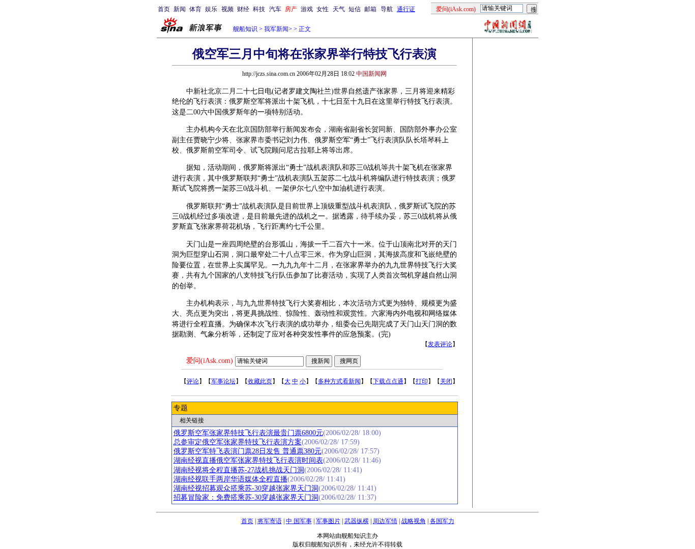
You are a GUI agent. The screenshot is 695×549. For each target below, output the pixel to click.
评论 (193, 381)
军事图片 (328, 521)
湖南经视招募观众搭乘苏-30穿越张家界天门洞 (245, 488)
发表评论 (440, 344)
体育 (195, 9)
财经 (243, 9)
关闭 (446, 381)
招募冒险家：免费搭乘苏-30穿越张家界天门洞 (245, 497)
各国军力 (442, 521)
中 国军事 (299, 521)
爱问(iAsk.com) (209, 360)
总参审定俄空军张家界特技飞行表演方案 (237, 442)
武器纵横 (356, 521)
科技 (259, 9)
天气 (339, 9)
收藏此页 (260, 381)
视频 (227, 9)
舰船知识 (245, 29)
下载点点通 (388, 381)
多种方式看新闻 (339, 381)
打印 (422, 381)
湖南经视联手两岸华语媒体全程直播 (230, 479)
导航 (387, 9)
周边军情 (385, 521)
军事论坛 (223, 381)
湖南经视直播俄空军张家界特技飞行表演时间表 (248, 460)
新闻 (179, 9)
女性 (322, 9)
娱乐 (211, 9)
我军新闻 (276, 29)
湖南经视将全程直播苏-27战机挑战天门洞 (238, 470)
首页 (164, 9)
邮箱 (370, 9)
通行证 (406, 9)
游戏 (307, 9)
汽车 (275, 9)
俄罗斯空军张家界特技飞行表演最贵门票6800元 (248, 433)
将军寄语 (269, 521)
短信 (355, 9)
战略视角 (413, 521)
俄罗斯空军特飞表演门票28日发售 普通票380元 (247, 451)
